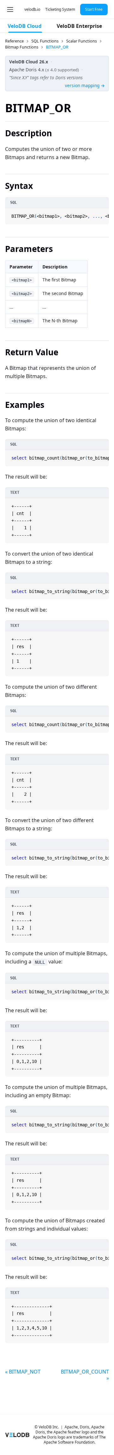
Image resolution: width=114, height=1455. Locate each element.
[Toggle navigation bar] (10, 9)
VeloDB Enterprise (79, 26)
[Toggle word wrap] (97, 214)
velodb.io (32, 9)
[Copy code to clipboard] (103, 214)
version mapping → (85, 85)
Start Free (94, 9)
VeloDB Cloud (24, 26)
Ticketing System (60, 9)
